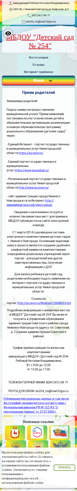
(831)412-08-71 (41, 15)
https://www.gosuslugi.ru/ (32, 170)
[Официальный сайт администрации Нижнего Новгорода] (15, 432)
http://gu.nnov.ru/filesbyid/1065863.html (44, 303)
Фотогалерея (38, 57)
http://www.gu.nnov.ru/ (34, 187)
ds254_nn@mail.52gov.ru (41, 21)
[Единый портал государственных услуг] (37, 432)
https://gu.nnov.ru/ (31, 153)
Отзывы (38, 64)
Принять (64, 467)
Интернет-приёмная (38, 72)
